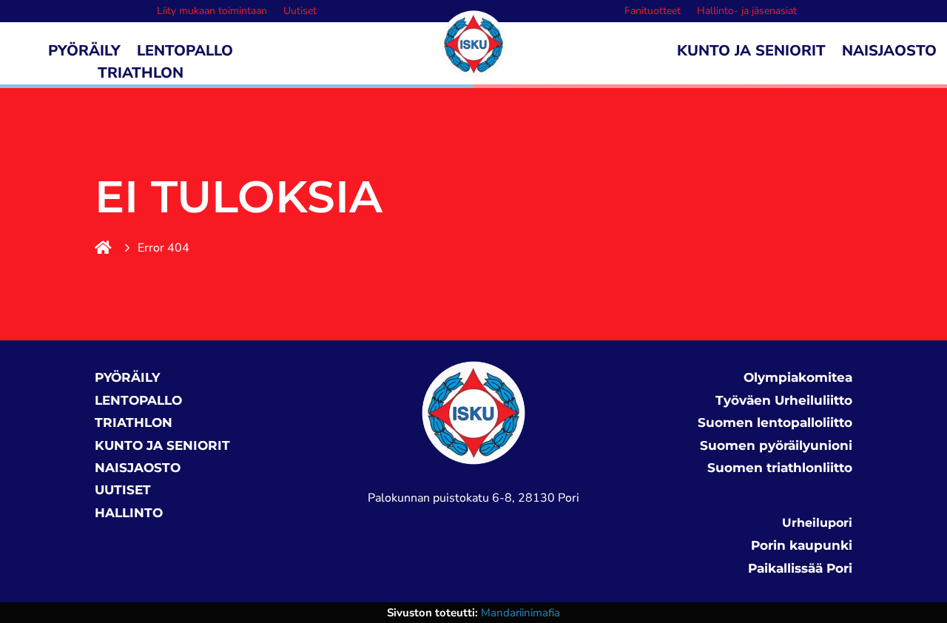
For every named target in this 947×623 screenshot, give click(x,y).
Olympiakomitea (798, 377)
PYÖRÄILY (127, 377)
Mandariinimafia (520, 612)
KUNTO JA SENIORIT (162, 445)
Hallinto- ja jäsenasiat (747, 12)
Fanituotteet (652, 12)
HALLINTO (129, 512)
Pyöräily (84, 53)
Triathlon (140, 75)
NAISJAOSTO (138, 467)
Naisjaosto (889, 53)
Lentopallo (185, 53)
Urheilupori (817, 523)
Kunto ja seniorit (751, 53)
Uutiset (300, 12)
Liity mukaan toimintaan (212, 12)
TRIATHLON (133, 422)
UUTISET (123, 489)
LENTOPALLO (138, 400)
